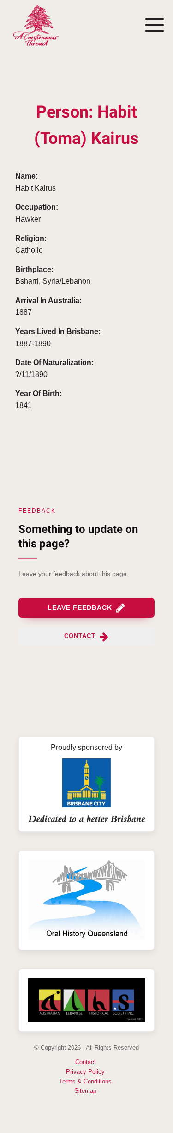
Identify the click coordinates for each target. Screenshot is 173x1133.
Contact (85, 1062)
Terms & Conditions (85, 1081)
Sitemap (85, 1090)
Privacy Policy (85, 1071)
